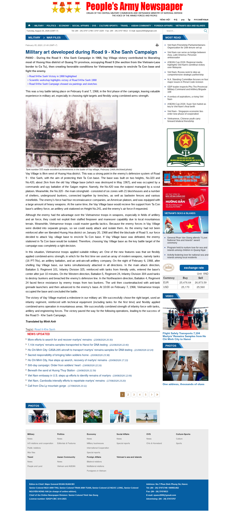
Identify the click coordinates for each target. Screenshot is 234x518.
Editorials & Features (66, 443)
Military (39, 26)
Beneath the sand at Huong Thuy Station (62, 370)
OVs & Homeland (154, 443)
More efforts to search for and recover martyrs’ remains (70, 339)
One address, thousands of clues (183, 384)
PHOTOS (33, 405)
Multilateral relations (95, 466)
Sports (179, 443)
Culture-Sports (108, 26)
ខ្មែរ (189, 20)
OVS (94, 26)
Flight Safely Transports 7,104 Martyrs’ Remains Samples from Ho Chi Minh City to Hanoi (184, 336)
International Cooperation (98, 447)
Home (29, 25)
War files (54, 37)
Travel (124, 26)
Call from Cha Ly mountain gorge (57, 385)
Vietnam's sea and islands (190, 26)
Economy (64, 26)
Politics (51, 26)
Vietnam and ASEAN (66, 466)
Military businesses (95, 443)
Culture (179, 438)
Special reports (93, 452)
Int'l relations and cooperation (40, 443)
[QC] (185, 177)
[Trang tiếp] (151, 394)
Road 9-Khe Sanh (45, 329)
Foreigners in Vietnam (96, 470)
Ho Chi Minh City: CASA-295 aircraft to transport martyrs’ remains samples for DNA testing (90, 350)
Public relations (34, 447)
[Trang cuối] (157, 394)
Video (169, 296)
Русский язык (201, 20)
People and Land (34, 466)
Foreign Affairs (163, 26)
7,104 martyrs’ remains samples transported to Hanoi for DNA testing (78, 344)
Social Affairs (80, 26)
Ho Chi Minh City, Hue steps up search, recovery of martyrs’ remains (78, 360)
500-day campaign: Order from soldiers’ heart (65, 365)
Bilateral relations (94, 461)
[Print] (157, 45)
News (30, 438)
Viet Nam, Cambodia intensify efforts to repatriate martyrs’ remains (77, 380)
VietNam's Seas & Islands (180, 213)
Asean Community (141, 26)
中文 (176, 20)
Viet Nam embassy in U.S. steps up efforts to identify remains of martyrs (80, 375)
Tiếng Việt (165, 20)
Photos (170, 345)
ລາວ (182, 20)
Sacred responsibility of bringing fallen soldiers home (69, 355)
